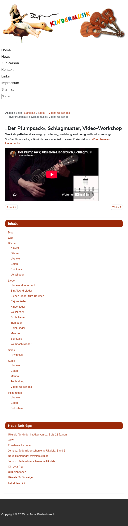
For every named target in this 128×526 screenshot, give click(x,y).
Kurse (11, 360)
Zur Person (10, 63)
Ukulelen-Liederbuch (23, 285)
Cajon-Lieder (18, 301)
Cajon (14, 263)
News (5, 56)
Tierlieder (16, 322)
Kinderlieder (18, 306)
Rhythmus (17, 354)
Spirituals (16, 269)
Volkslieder (17, 274)
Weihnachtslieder (21, 344)
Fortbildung (17, 381)
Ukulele (15, 258)
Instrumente (15, 392)
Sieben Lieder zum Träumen (27, 296)
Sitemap (7, 89)
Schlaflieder (18, 317)
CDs (10, 237)
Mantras (15, 333)
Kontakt (7, 69)
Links (5, 76)
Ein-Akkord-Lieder (21, 290)
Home (6, 50)
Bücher (12, 243)
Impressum (10, 83)
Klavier (15, 247)
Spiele (12, 350)
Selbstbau (17, 408)
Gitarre (15, 253)
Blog (11, 232)
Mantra (15, 376)
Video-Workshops (21, 386)
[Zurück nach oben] (122, 519)
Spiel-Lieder (18, 328)
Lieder (12, 280)
